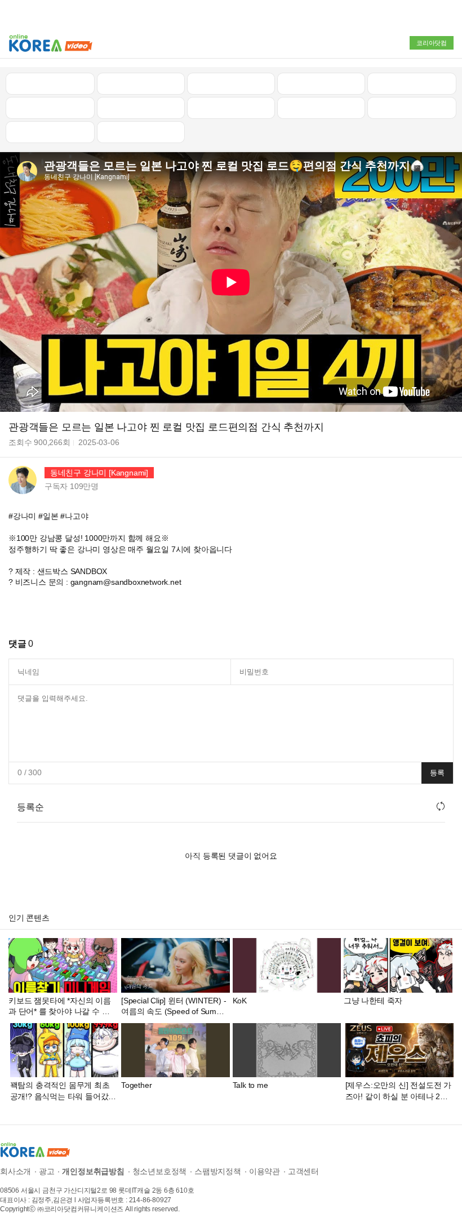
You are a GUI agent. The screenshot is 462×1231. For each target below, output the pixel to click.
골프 (412, 83)
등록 (437, 772)
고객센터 (303, 1171)
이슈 (321, 108)
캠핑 (141, 108)
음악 (141, 132)
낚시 (50, 108)
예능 (231, 108)
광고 (47, 1171)
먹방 (50, 132)
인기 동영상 (140, 83)
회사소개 (15, 1171)
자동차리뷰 (320, 83)
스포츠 (411, 108)
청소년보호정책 (159, 1171)
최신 (50, 83)
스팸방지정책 (217, 1171)
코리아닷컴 (431, 42)
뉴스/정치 (231, 83)
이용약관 (264, 1171)
